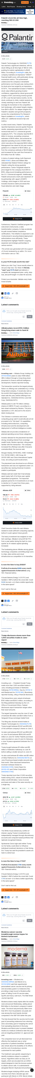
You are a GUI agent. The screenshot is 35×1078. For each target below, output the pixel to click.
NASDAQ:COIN (7, 767)
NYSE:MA (19, 692)
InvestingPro (20, 72)
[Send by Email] (17, 293)
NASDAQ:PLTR (25, 724)
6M (13, 204)
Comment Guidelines (6, 321)
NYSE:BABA (6, 376)
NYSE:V (29, 690)
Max (22, 204)
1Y (15, 204)
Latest (3, 6)
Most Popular (11, 6)
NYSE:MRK (6, 984)
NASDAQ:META (23, 758)
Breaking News (21, 6)
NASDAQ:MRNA (8, 982)
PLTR (29, 63)
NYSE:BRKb (14, 690)
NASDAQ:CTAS (7, 772)
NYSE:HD (5, 769)
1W (7, 204)
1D (4, 204)
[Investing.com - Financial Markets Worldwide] (10, 2)
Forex (29, 6)
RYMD (7, 160)
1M (9, 204)
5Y (18, 204)
